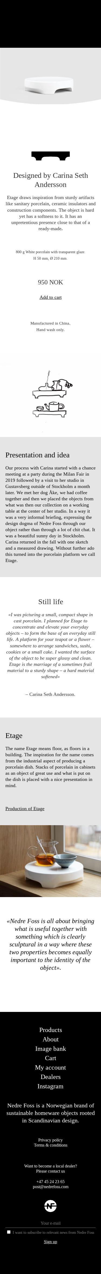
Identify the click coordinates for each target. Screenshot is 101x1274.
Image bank (50, 1048)
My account (50, 1067)
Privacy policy (50, 1140)
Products (50, 1029)
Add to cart (51, 297)
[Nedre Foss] (50, 1210)
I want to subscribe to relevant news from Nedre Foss (53, 1233)
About (51, 1039)
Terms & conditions (50, 1145)
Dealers (51, 1076)
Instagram (50, 1086)
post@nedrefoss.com (50, 1186)
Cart (50, 1058)
